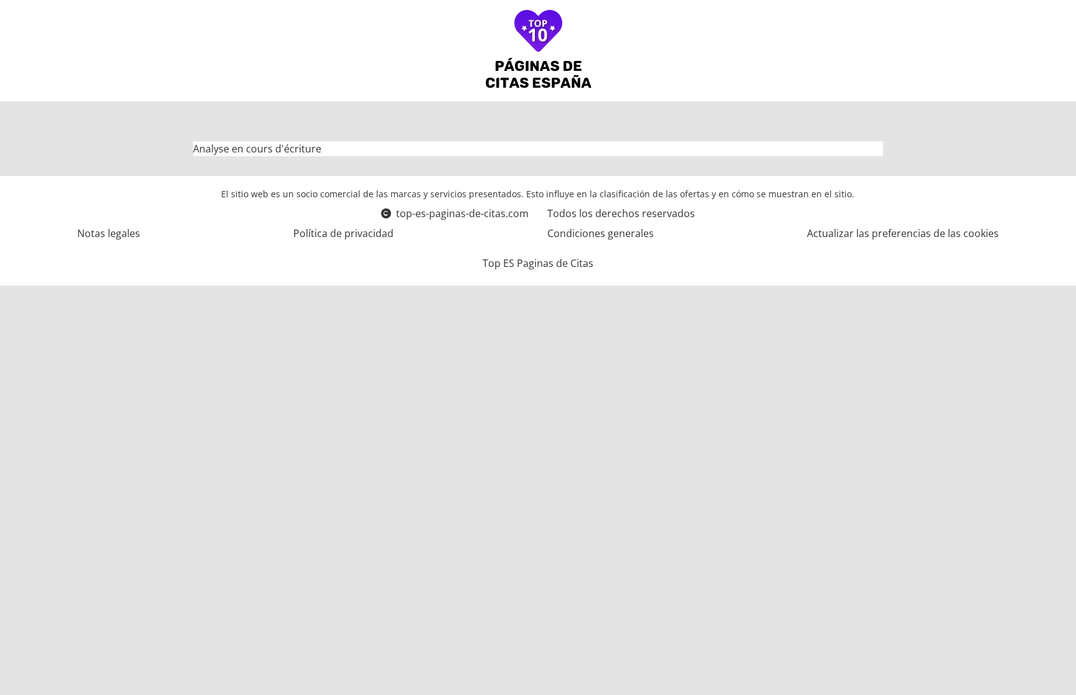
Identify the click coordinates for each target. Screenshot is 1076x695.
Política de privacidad (343, 233)
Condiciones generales (600, 233)
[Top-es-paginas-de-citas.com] (538, 50)
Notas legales (108, 233)
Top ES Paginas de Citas (538, 263)
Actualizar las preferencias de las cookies (903, 233)
